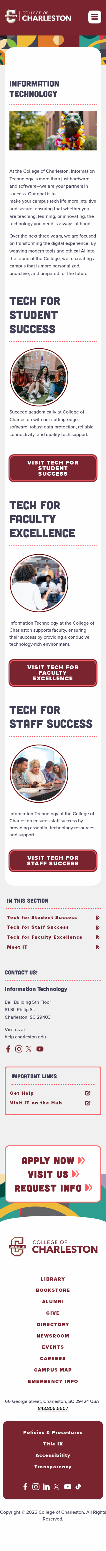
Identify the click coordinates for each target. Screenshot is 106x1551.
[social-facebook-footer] (25, 1488)
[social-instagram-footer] (35, 1488)
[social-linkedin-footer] (46, 1488)
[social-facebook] (8, 1050)
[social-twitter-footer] (57, 1488)
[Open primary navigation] (94, 17)
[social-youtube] (40, 1050)
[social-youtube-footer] (67, 1488)
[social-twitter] (29, 1050)
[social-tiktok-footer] (78, 1488)
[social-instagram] (18, 1050)
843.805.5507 (53, 1408)
